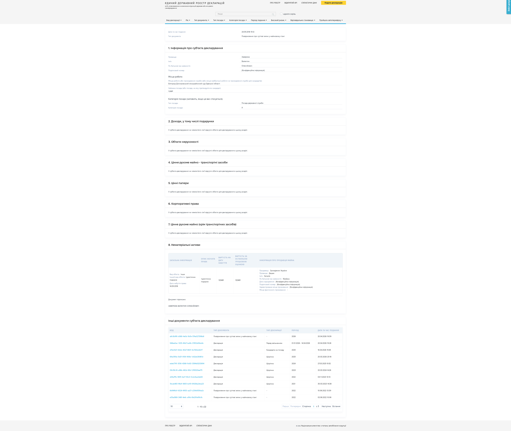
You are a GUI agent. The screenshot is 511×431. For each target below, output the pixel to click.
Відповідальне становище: (302, 20)
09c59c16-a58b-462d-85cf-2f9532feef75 (186, 370)
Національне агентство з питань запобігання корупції (323, 426)
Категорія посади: (237, 20)
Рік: (187, 20)
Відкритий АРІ (291, 3)
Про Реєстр (275, 3)
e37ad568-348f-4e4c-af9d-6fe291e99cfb (186, 397)
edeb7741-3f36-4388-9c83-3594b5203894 (187, 363)
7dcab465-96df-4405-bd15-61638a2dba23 (187, 384)
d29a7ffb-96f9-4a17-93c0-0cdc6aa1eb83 (186, 377)
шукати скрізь (289, 14)
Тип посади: (218, 20)
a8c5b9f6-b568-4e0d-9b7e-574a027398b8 (187, 336)
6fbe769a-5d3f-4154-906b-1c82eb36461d (186, 357)
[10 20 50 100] (176, 406)
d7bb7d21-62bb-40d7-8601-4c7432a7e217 (186, 350)
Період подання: (258, 20)
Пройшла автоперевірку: (330, 20)
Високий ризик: (278, 20)
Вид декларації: (173, 20)
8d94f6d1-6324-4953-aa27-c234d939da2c (187, 390)
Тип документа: (200, 20)
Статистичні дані (309, 3)
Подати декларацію (334, 3)
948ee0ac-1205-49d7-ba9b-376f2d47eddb (186, 343)
